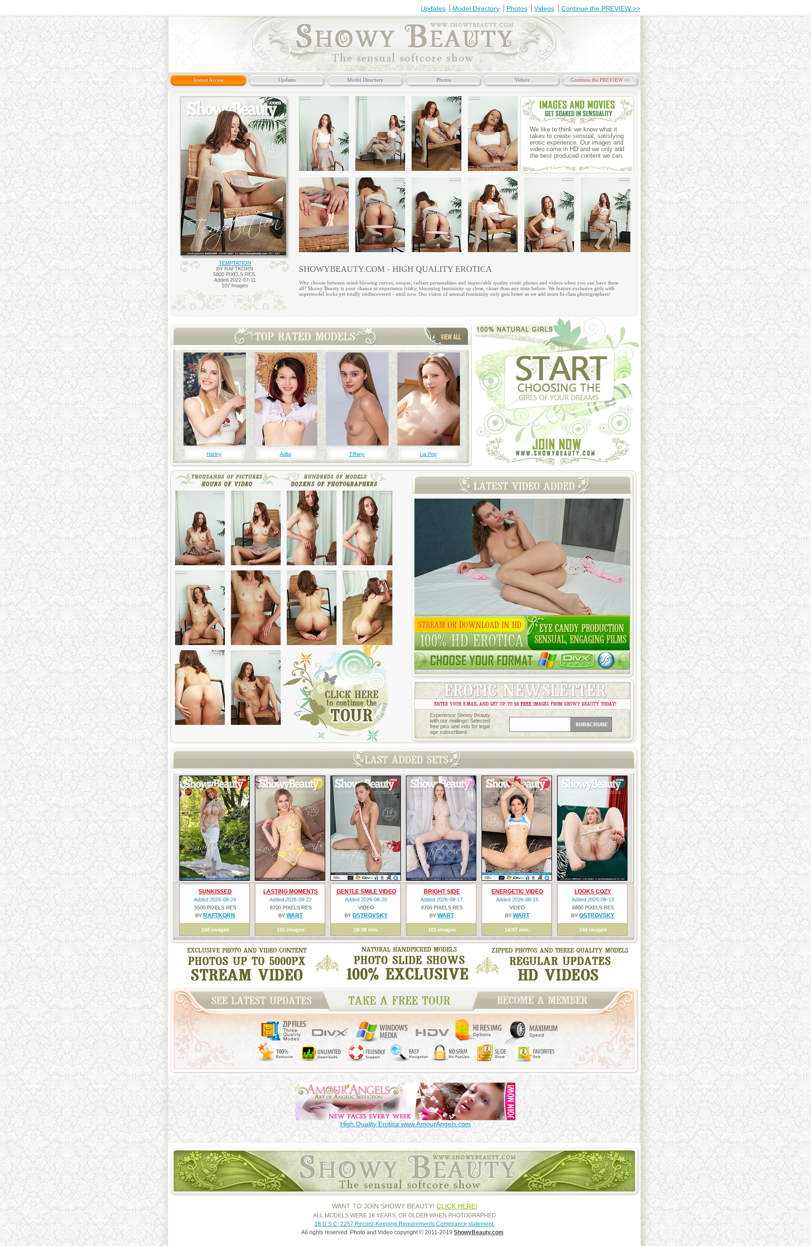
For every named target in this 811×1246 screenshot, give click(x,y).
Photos (516, 8)
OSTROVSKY (370, 915)
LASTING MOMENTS (290, 891)
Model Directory (475, 8)
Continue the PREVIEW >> (600, 8)
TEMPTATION (235, 263)
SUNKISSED (215, 891)
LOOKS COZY (592, 891)
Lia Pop (428, 454)
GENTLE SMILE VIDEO (366, 891)
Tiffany (357, 454)
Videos (544, 8)
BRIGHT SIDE (442, 891)
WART (294, 915)
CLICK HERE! (456, 1206)
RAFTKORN (219, 915)
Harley (214, 454)
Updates (433, 8)
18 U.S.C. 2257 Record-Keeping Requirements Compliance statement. (404, 1224)
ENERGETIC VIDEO (517, 891)
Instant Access (208, 80)
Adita (285, 454)
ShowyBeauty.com (479, 1232)
